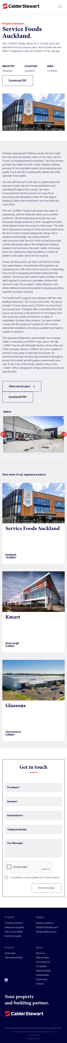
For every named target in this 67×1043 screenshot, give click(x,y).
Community (41, 979)
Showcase (10, 953)
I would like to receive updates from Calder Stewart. (35, 877)
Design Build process (46, 931)
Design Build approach (47, 927)
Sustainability (42, 975)
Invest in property (13, 936)
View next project (20, 386)
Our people (41, 966)
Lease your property (14, 927)
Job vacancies (43, 962)
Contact (40, 984)
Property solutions (14, 923)
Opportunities (42, 957)
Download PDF (18, 80)
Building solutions (44, 923)
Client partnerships (14, 957)
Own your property (14, 931)
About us (40, 953)
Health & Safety (43, 970)
